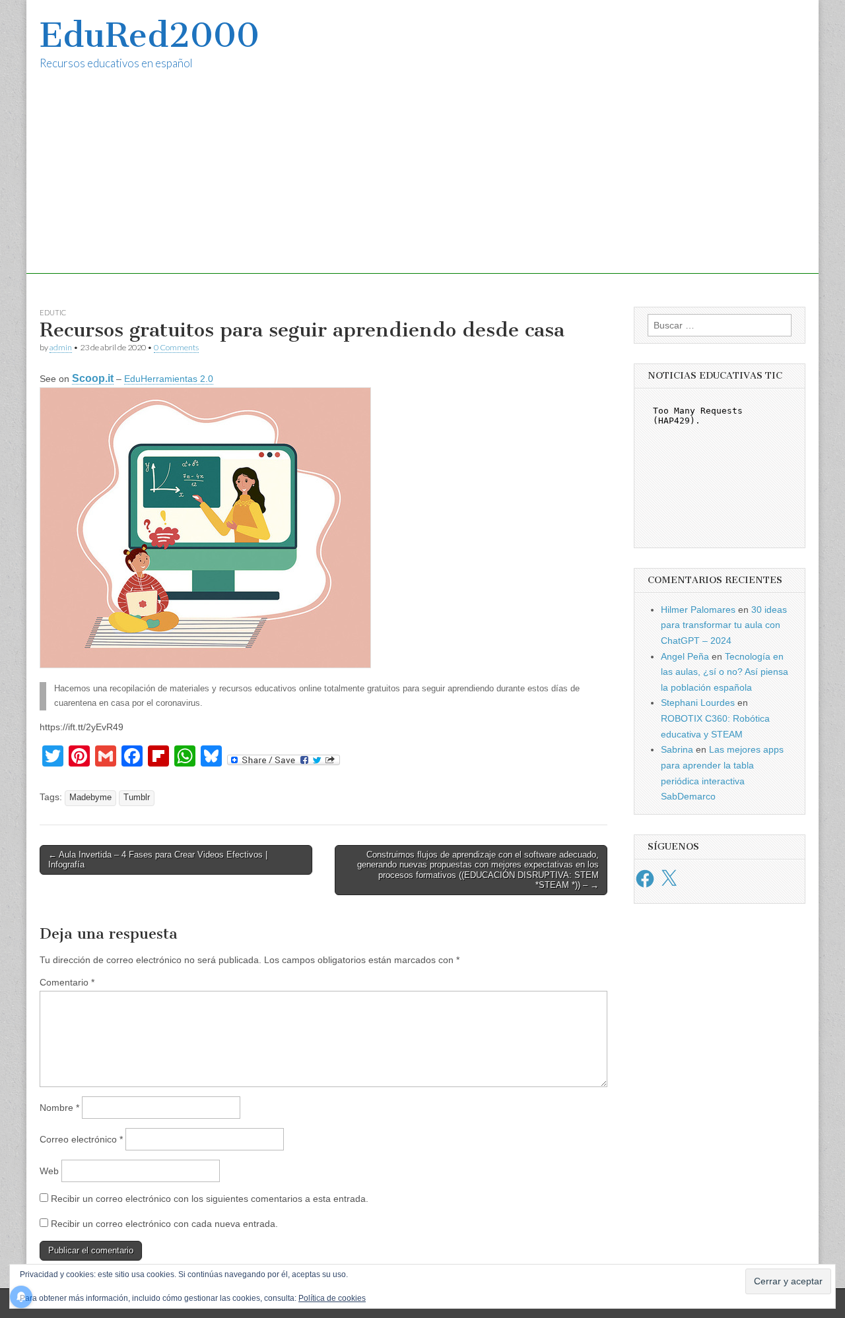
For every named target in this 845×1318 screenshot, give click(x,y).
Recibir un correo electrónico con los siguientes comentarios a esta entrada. (209, 1198)
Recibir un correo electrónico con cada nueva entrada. (164, 1223)
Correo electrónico (81, 1139)
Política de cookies (332, 1298)
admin (61, 347)
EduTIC (53, 312)
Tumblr (136, 797)
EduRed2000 (149, 35)
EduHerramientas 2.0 (168, 378)
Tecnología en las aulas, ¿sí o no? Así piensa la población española (724, 672)
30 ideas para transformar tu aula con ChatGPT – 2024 (724, 625)
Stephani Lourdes (698, 702)
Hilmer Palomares (698, 609)
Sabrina (677, 749)
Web (49, 1171)
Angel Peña (685, 656)
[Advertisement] (422, 181)
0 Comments (176, 347)
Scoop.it (93, 378)
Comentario (67, 982)
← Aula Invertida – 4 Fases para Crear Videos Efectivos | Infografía (157, 860)
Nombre (59, 1107)
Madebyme (90, 797)
